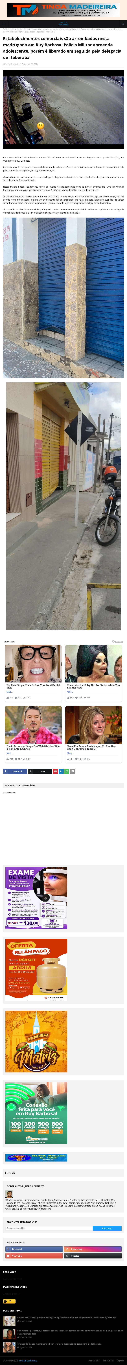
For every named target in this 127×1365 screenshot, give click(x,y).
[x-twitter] (93, 1255)
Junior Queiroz (11, 64)
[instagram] (93, 1249)
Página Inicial (94, 1360)
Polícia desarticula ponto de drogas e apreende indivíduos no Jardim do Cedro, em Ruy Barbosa (66, 1317)
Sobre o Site (108, 1360)
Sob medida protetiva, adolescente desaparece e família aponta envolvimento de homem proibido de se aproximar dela (70, 1332)
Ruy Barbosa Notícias (28, 1360)
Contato (120, 1360)
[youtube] (34, 1255)
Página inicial (8, 29)
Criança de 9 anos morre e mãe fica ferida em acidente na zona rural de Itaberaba (59, 1343)
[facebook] (34, 1249)
